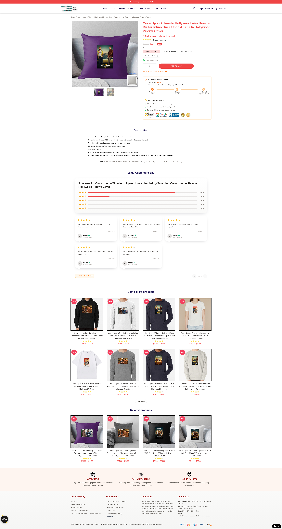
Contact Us (111, 510)
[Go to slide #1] (99, 92)
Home (72, 17)
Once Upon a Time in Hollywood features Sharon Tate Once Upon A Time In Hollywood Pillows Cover (123, 453)
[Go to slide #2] (110, 92)
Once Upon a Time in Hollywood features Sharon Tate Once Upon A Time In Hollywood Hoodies (87, 335)
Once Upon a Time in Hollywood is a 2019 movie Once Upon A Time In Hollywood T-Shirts (195, 335)
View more (141, 401)
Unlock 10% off (4, 519)
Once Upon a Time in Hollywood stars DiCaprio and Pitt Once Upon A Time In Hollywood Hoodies (159, 386)
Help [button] (277, 526)
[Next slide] (136, 54)
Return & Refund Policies (115, 507)
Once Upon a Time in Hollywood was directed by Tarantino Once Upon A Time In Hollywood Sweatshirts (195, 386)
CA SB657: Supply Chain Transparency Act (86, 513)
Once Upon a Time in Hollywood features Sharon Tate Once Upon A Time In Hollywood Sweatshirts (123, 386)
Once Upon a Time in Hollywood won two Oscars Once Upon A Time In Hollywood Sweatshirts (123, 335)
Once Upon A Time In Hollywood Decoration (94, 17)
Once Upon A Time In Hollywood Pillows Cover (132, 17)
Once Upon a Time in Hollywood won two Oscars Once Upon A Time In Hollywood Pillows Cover (87, 453)
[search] (194, 8)
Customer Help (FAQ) (114, 513)
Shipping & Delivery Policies (116, 501)
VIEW (87, 328)
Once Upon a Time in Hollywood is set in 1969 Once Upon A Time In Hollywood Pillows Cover (159, 453)
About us (74, 501)
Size (144, 48)
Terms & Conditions (78, 504)
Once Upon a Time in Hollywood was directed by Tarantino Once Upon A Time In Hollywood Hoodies (159, 335)
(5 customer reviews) (159, 40)
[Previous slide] (74, 54)
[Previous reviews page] (194, 276)
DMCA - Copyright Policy (79, 510)
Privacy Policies (76, 507)
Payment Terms (112, 504)
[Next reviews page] (205, 276)
